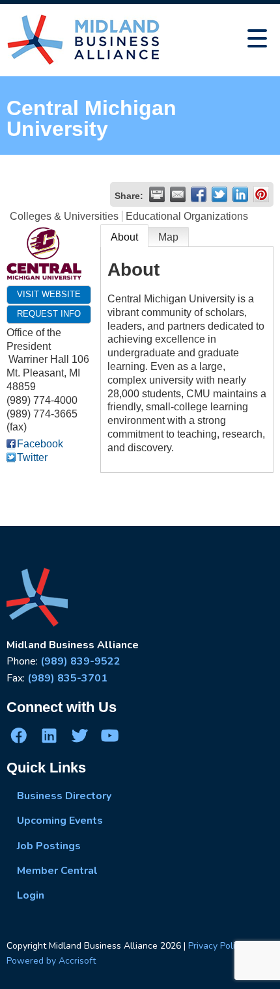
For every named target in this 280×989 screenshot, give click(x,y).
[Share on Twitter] (219, 194)
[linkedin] (48, 734)
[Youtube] (109, 734)
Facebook (40, 443)
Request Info (49, 314)
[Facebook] (19, 734)
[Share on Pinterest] (261, 194)
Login (30, 895)
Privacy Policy (216, 946)
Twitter (32, 457)
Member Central (57, 871)
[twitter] (79, 734)
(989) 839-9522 (80, 661)
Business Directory (64, 796)
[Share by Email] (178, 194)
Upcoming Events (60, 820)
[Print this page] (157, 194)
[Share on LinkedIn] (240, 194)
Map (168, 237)
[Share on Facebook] (198, 194)
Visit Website (49, 294)
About (124, 237)
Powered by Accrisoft (51, 961)
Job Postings (49, 846)
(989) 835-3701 (67, 678)
